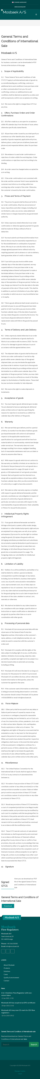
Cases (6, 974)
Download (8, 906)
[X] (12, 951)
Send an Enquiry (20, 7)
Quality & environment (11, 977)
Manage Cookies (20, 1071)
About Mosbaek (9, 965)
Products (7, 968)
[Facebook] (3, 951)
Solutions (7, 971)
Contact (6, 981)
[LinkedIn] (8, 951)
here (25, 1039)
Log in (20, 1073)
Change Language (20, 2)
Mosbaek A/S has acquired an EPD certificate (18, 1003)
